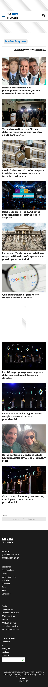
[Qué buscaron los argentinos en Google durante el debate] (24, 278)
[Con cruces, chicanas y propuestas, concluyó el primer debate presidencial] (24, 480)
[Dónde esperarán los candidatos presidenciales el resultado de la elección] (24, 195)
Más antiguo (40, 50)
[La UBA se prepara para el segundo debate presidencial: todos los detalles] (24, 356)
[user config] (43, 16)
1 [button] (23, 519)
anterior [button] (16, 519)
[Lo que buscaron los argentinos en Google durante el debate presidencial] (24, 397)
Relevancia (18, 50)
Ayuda (37, 676)
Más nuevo (29, 50)
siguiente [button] (31, 519)
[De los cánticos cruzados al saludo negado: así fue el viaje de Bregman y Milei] (24, 438)
